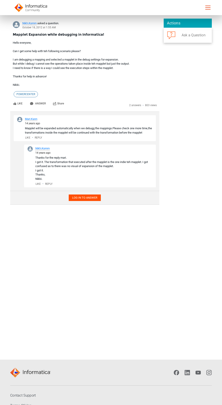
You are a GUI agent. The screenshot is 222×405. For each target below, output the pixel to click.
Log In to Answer (84, 197)
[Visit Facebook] (176, 372)
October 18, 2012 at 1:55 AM (39, 27)
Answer (40, 103)
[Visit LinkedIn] (187, 372)
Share (60, 103)
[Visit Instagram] (209, 372)
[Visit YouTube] (198, 372)
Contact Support (23, 395)
